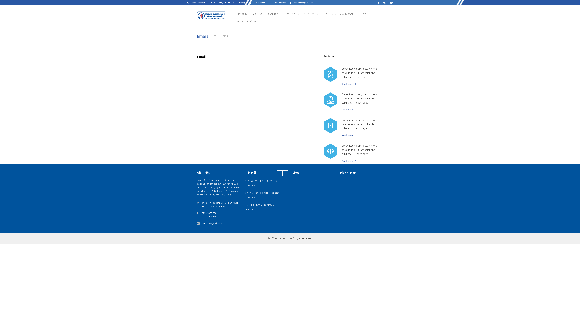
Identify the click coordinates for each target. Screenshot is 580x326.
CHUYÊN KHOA (290, 14)
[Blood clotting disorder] (330, 74)
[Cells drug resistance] (330, 100)
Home (214, 36)
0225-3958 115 (209, 216)
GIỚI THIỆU (257, 14)
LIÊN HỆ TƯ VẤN (347, 14)
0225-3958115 (280, 3)
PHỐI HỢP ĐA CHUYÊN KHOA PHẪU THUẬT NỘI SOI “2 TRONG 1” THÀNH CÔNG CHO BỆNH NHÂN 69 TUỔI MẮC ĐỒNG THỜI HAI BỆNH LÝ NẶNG (263, 181)
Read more (347, 84)
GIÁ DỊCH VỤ (328, 14)
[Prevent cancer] (330, 151)
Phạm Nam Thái (284, 238)
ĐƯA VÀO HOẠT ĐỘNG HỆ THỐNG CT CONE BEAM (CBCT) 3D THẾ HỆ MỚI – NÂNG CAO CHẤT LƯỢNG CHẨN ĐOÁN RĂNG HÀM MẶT (263, 193)
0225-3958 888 (209, 213)
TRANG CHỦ (242, 14)
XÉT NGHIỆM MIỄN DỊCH (247, 21)
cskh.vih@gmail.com (303, 3)
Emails (202, 56)
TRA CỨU (363, 14)
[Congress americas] (330, 125)
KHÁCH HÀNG (310, 14)
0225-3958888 (259, 3)
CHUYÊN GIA (272, 14)
